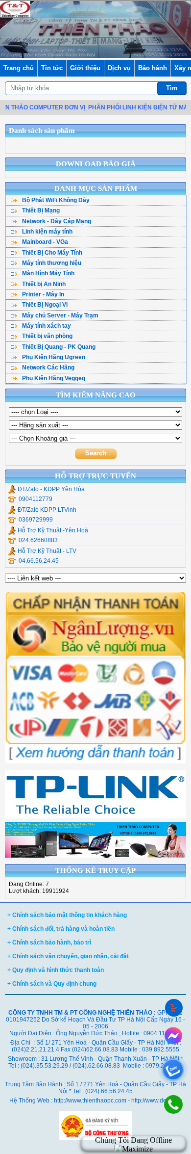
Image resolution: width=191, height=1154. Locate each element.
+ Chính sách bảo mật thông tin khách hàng (67, 915)
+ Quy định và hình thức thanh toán (55, 970)
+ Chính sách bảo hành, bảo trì (49, 942)
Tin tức (52, 68)
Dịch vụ (119, 68)
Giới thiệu (85, 68)
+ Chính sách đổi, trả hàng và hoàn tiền (61, 928)
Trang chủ (18, 68)
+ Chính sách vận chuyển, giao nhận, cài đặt (68, 956)
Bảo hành (152, 68)
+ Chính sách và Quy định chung (51, 983)
